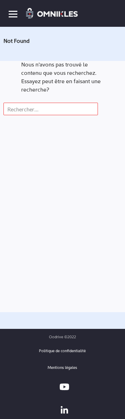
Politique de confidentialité (62, 351)
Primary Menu (13, 13)
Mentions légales (62, 368)
